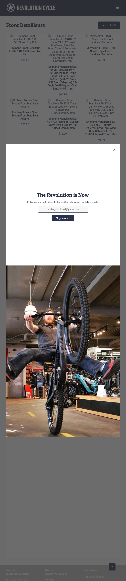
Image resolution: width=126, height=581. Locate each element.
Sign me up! (63, 218)
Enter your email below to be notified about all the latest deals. (63, 202)
